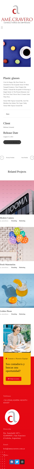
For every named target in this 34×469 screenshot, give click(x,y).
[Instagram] (22, 462)
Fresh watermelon (7, 264)
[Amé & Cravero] (17, 14)
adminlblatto (5, 221)
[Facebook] (11, 462)
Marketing (22, 221)
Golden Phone (6, 311)
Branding (14, 221)
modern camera (7, 218)
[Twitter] (17, 462)
